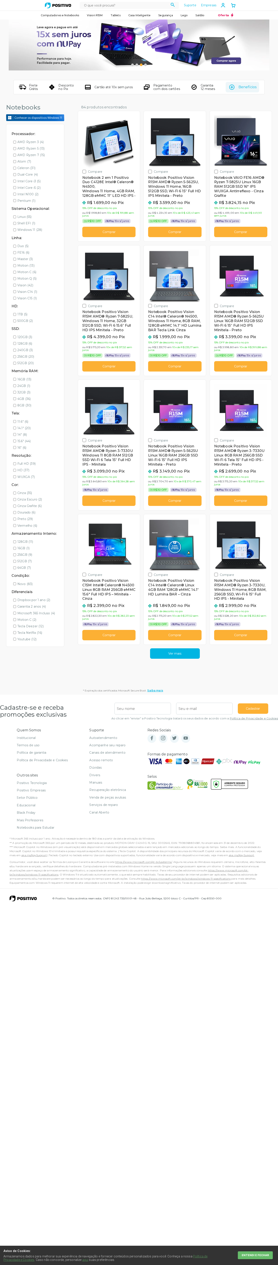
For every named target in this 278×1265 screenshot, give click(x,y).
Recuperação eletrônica (107, 790)
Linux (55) (24, 217)
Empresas (208, 5)
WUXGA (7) (26, 477)
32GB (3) (23, 392)
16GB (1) (23, 548)
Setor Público (27, 798)
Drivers (94, 775)
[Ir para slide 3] (141, 65)
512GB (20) (25, 363)
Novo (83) (25, 584)
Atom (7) (24, 161)
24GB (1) (23, 386)
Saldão (199, 15)
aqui (85, 1260)
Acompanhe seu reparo (107, 745)
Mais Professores (30, 820)
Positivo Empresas (31, 790)
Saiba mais (155, 690)
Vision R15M (95, 15)
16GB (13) (24, 379)
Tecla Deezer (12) (30, 626)
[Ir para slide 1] (132, 65)
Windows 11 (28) (29, 230)
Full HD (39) (26, 464)
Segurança (165, 15)
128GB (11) (25, 542)
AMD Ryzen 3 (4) (30, 142)
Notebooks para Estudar (35, 828)
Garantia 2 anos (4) (31, 606)
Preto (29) (25, 519)
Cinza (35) (24, 493)
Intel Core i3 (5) (29, 181)
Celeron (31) (26, 168)
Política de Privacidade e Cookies (254, 718)
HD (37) (23, 470)
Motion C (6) (26, 272)
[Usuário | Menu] (223, 5)
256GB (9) (24, 555)
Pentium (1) (26, 201)
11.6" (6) (22, 422)
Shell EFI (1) (26, 223)
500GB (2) (25, 321)
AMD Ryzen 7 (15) (31, 155)
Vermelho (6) (27, 526)
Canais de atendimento (107, 753)
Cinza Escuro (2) (29, 499)
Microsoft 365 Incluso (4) (36, 613)
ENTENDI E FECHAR (255, 1255)
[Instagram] (163, 738)
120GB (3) (24, 337)
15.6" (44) (24, 441)
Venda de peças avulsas (107, 797)
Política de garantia (31, 753)
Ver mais (174, 653)
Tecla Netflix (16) (29, 633)
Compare (95, 171)
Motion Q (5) (26, 278)
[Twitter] (174, 738)
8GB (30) (24, 405)
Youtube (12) (26, 639)
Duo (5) (22, 246)
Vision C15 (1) (27, 298)
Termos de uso (28, 745)
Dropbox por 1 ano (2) (33, 600)
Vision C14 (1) (27, 292)
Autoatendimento (103, 738)
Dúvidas (95, 767)
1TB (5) (22, 314)
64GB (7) (24, 568)
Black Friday (26, 813)
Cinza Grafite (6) (29, 506)
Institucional (26, 738)
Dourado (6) (26, 512)
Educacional (26, 805)
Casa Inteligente (139, 15)
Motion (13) (26, 265)
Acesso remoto (101, 760)
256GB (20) (25, 357)
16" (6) (21, 448)
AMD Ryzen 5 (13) (31, 148)
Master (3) (25, 259)
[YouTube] (186, 738)
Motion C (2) (26, 620)
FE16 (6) (23, 252)
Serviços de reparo (103, 805)
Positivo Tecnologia (32, 783)
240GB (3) (25, 350)
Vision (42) (25, 285)
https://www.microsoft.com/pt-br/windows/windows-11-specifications (185, 878)
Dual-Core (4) (27, 174)
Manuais (95, 782)
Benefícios (247, 87)
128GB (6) (24, 344)
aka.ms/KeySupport (34, 855)
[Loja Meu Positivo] (58, 5)
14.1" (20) (24, 428)
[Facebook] (152, 738)
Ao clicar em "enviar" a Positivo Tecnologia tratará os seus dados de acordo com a (194, 718)
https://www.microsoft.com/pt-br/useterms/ (143, 862)
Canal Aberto (99, 812)
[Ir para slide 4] (145, 65)
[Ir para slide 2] (137, 65)
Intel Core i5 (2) (29, 188)
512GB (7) (24, 561)
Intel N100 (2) (27, 194)
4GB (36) (24, 399)
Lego (184, 15)
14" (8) (22, 435)
